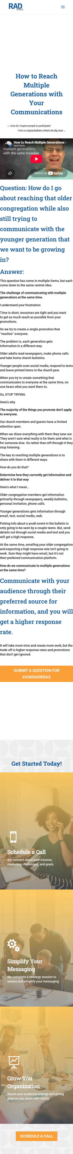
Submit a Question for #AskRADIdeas (37, 673)
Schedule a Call (36, 1136)
